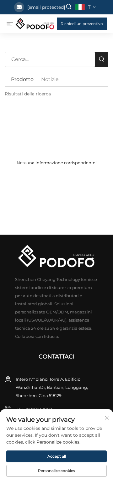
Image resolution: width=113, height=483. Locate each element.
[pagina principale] (35, 23)
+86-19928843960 (34, 409)
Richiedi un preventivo (82, 23)
